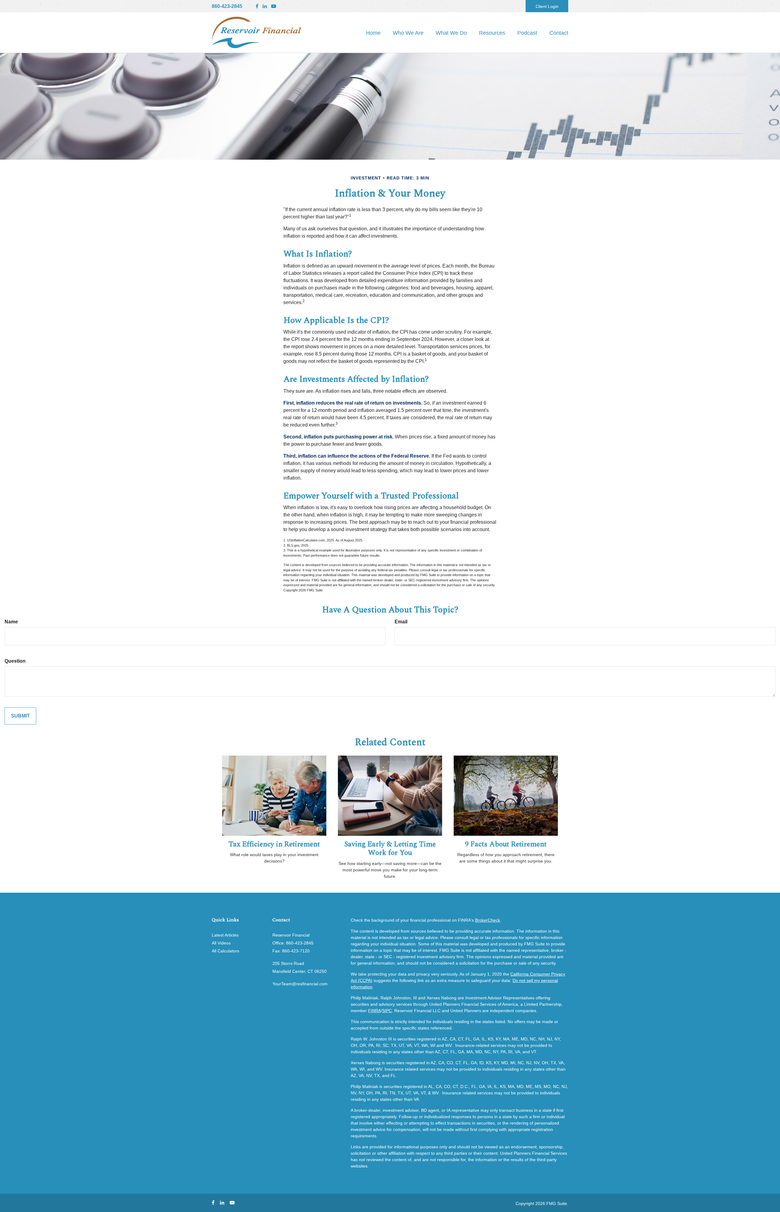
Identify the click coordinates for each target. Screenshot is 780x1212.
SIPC (387, 1010)
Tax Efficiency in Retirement (274, 844)
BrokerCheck (487, 920)
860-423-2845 (227, 6)
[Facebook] (257, 6)
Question (15, 661)
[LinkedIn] (265, 6)
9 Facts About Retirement (506, 844)
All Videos (221, 943)
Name (11, 621)
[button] (408, 33)
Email (401, 621)
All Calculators (225, 950)
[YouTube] (273, 6)
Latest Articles (225, 935)
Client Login (547, 6)
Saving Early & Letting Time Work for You (390, 849)
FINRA (374, 1010)
